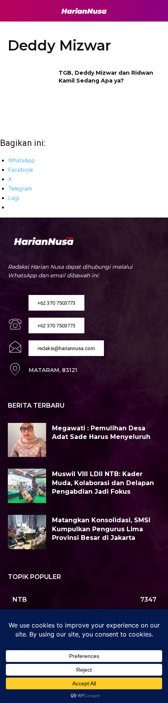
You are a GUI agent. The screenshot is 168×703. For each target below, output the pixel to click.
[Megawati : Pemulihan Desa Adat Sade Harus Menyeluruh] (27, 440)
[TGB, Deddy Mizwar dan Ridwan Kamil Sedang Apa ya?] (31, 85)
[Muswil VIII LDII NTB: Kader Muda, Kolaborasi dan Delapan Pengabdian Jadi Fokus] (27, 486)
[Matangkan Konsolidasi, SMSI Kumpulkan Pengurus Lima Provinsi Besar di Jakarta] (27, 532)
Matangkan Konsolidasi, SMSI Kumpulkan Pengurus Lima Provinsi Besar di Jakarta (101, 528)
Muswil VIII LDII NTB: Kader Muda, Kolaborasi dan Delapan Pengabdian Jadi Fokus (103, 482)
